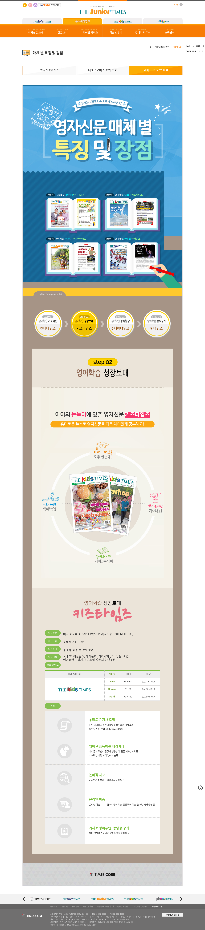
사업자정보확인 (121, 907)
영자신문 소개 (35, 31)
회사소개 (53, 907)
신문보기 (62, 31)
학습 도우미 (116, 31)
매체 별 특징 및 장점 (162, 47)
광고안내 (75, 907)
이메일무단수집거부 (140, 907)
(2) (194, 51)
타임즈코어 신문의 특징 (102, 70)
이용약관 (64, 907)
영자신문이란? (49, 70)
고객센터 (169, 31)
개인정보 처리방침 (104, 907)
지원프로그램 (157, 907)
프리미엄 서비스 (89, 31)
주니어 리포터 (142, 31)
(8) (193, 46)
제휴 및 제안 (88, 907)
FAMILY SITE (172, 915)
